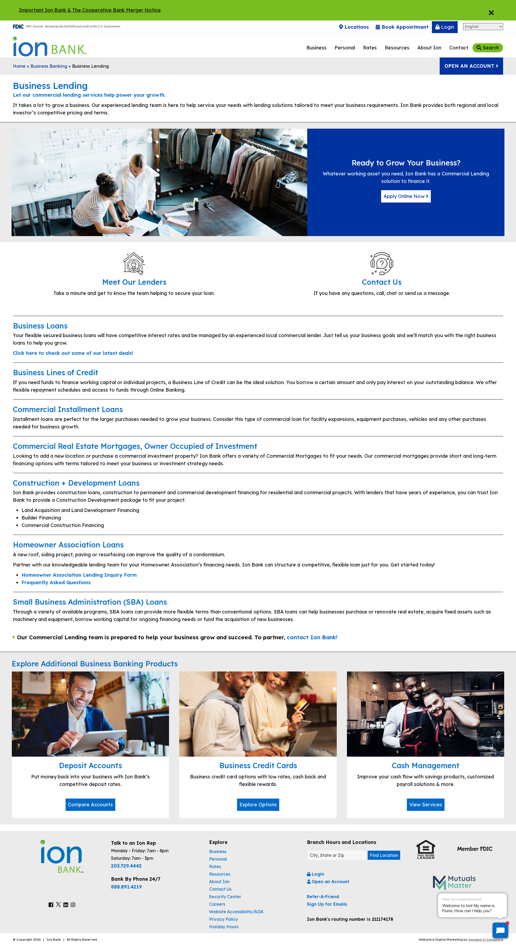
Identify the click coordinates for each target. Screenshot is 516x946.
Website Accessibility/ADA (236, 911)
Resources (397, 48)
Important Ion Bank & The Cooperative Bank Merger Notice (90, 10)
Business (316, 48)
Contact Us (220, 889)
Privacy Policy (223, 919)
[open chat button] (500, 930)
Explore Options (258, 804)
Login (447, 27)
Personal (345, 48)
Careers (217, 904)
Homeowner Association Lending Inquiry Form (79, 575)
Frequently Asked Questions (56, 582)
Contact (458, 48)
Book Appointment (404, 27)
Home (19, 66)
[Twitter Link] (58, 904)
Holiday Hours (223, 926)
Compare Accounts (90, 804)
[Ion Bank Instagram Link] (73, 904)
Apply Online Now (405, 196)
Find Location (384, 855)
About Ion (429, 48)
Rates (370, 48)
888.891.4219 (126, 887)
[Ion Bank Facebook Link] (51, 904)
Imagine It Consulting (485, 939)
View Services (425, 804)
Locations (356, 27)
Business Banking (48, 66)
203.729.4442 (126, 866)
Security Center (225, 896)
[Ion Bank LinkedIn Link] (65, 904)
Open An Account (470, 66)
